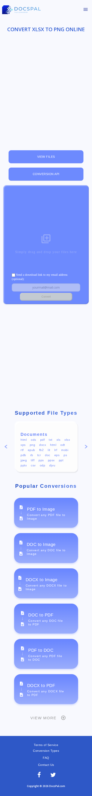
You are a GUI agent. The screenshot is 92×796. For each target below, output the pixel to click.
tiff (32, 460)
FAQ (46, 757)
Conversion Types (46, 750)
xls (58, 439)
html (24, 439)
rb (31, 455)
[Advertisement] (46, 88)
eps (57, 455)
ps (65, 455)
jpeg (24, 460)
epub (31, 450)
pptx (24, 465)
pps (41, 460)
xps (23, 445)
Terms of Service (46, 745)
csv (33, 465)
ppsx (51, 460)
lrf (55, 450)
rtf (22, 450)
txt (50, 439)
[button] (5, 447)
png (32, 445)
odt (62, 445)
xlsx (67, 439)
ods (33, 439)
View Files (46, 156)
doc (47, 455)
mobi (64, 450)
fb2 (41, 450)
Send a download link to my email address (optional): (39, 277)
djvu (52, 465)
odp (42, 465)
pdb (23, 455)
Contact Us (46, 765)
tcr (39, 455)
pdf (42, 439)
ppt (61, 460)
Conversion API (46, 174)
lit (49, 450)
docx (42, 445)
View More (43, 718)
